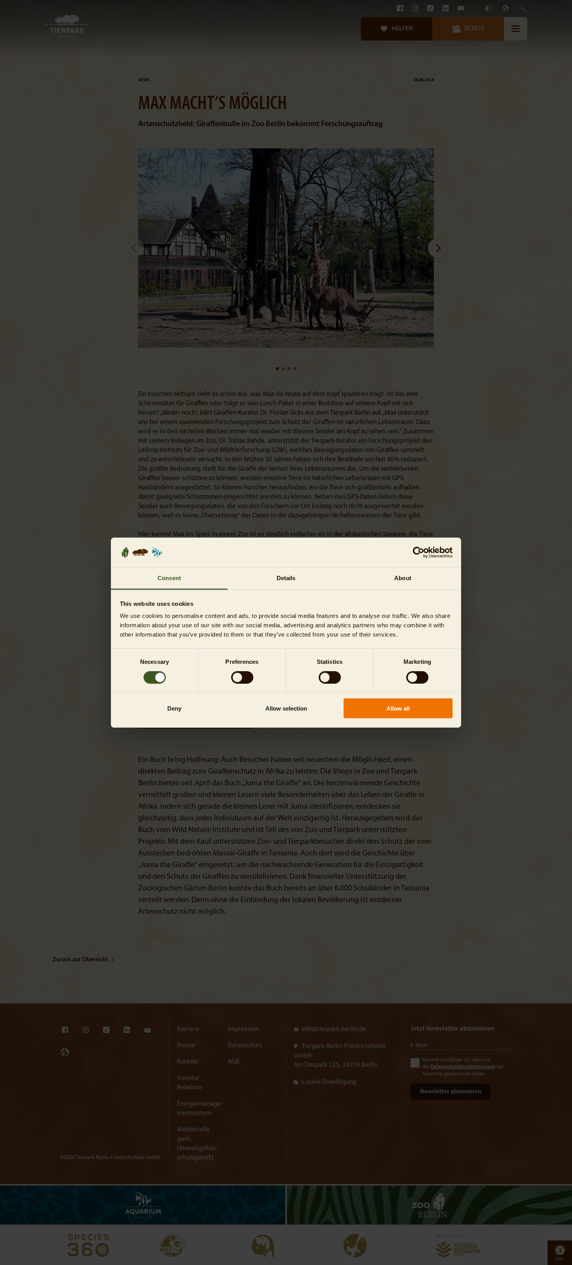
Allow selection (286, 708)
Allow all (398, 708)
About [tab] (402, 578)
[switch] (242, 677)
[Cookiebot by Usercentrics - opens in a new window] (418, 552)
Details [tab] (286, 578)
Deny (174, 708)
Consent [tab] (169, 578)
